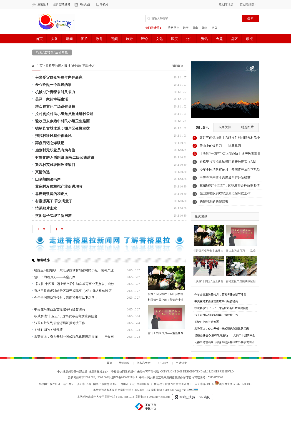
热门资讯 (202, 127)
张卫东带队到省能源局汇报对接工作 (59, 323)
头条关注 (224, 127)
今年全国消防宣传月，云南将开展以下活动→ (66, 297)
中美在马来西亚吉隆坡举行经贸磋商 (59, 309)
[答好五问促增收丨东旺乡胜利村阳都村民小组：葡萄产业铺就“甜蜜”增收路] (166, 278)
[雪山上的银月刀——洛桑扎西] (166, 317)
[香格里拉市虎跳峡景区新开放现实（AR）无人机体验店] (240, 265)
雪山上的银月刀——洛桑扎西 (54, 277)
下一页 (59, 229)
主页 (39, 65)
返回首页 (177, 65)
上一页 (41, 229)
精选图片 (247, 127)
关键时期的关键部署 (48, 330)
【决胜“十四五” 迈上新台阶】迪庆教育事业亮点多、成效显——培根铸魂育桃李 (230, 155)
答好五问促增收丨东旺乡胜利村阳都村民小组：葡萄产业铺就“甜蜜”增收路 (165, 299)
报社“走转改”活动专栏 (52, 52)
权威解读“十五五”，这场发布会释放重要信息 (65, 316)
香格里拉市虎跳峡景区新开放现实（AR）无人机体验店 (73, 290)
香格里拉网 (53, 65)
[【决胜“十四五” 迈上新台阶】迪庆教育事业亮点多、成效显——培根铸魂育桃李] (207, 265)
